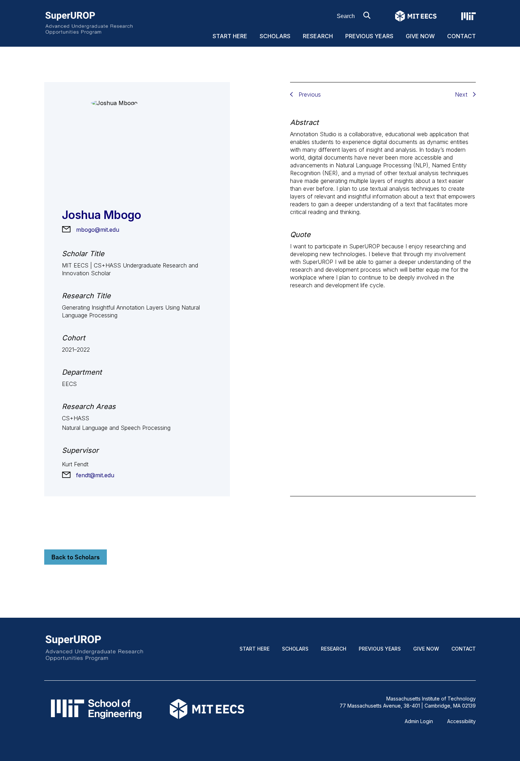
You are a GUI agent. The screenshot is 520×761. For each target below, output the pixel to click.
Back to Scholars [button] (75, 557)
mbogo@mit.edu (97, 229)
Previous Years (369, 36)
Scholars (275, 36)
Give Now (420, 36)
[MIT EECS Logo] (416, 16)
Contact (461, 36)
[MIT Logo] (468, 16)
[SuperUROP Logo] (89, 22)
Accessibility (461, 721)
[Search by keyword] (366, 15)
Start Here (230, 36)
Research (318, 36)
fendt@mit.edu (95, 475)
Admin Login (419, 721)
